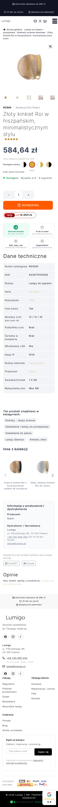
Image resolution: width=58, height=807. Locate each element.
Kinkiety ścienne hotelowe (31, 32)
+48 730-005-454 (17, 537)
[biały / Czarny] (23, 164)
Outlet (5, 696)
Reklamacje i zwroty (43, 688)
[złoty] (32, 164)
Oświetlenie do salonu (18, 433)
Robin (7, 107)
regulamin (38, 760)
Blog (5, 725)
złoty (32, 300)
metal (32, 363)
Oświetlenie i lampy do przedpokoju (27, 426)
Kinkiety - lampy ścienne (20, 420)
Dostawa (36, 684)
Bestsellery (8, 701)
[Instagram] (13, 637)
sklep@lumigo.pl (16, 543)
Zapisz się (43, 752)
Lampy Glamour (14, 439)
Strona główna (14, 29)
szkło (40, 363)
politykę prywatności (16, 763)
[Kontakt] (35, 21)
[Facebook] (5, 637)
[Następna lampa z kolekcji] (52, 475)
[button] (50, 46)
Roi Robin (35, 291)
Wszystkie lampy (12, 706)
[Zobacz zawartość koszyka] (45, 21)
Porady (6, 720)
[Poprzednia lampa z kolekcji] (5, 475)
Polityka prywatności (9, 690)
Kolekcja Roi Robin (28, 107)
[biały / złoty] (40, 164)
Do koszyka (30, 205)
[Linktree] (21, 637)
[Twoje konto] (40, 21)
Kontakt (35, 698)
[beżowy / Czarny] (48, 164)
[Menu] (55, 21)
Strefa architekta (12, 730)
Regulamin (8, 684)
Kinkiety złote (38, 439)
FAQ (33, 693)
